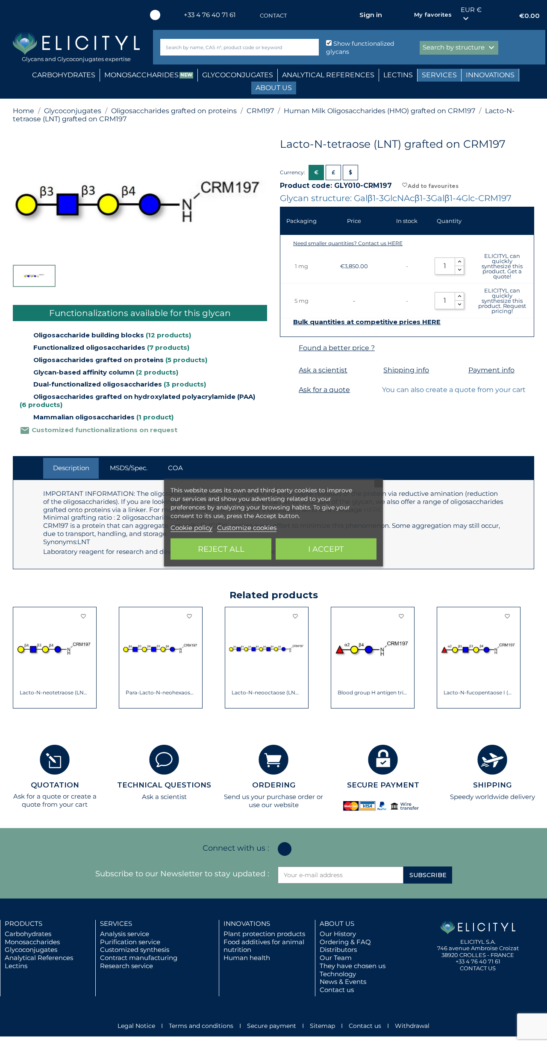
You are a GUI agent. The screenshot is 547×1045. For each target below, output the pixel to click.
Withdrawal (412, 1026)
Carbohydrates (28, 934)
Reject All (221, 548)
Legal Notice (136, 1026)
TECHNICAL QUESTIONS (164, 785)
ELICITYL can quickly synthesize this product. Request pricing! (502, 300)
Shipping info (406, 370)
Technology (338, 974)
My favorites (433, 14)
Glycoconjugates (31, 949)
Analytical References (39, 958)
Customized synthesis (134, 949)
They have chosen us (352, 966)
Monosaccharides (32, 942)
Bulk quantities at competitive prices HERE (367, 322)
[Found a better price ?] (288, 348)
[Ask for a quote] (288, 390)
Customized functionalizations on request (98, 430)
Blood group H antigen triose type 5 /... (373, 692)
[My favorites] (403, 15)
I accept (326, 548)
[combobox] (225, 47)
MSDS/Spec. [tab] (128, 468)
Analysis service (124, 934)
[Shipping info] (373, 370)
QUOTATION (55, 785)
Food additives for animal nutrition (264, 946)
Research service (126, 966)
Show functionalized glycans (360, 48)
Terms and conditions (201, 1026)
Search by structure (460, 48)
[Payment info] (458, 370)
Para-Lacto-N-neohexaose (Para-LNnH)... (161, 692)
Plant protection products (264, 934)
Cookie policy (191, 527)
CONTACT (273, 15)
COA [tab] (175, 468)
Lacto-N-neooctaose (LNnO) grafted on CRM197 (267, 692)
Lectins (16, 966)
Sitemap (322, 1026)
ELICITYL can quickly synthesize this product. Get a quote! (502, 266)
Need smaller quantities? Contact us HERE (348, 243)
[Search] (310, 47)
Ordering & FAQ (345, 942)
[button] (19, 657)
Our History (338, 934)
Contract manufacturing (138, 958)
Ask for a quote (324, 390)
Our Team (336, 958)
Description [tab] (71, 468)
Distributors (338, 949)
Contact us (337, 990)
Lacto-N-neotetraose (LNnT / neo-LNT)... (55, 692)
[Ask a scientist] (288, 370)
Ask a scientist (323, 370)
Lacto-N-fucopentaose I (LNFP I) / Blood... (479, 692)
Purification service (130, 942)
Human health (247, 958)
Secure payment (271, 1026)
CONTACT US (478, 968)
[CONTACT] (251, 15)
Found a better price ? (337, 348)
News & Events (343, 982)
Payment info (491, 370)
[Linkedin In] (155, 15)
